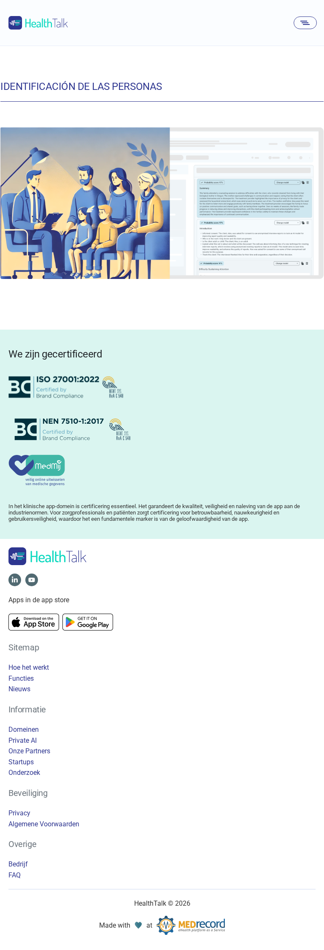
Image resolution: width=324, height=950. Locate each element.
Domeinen (23, 729)
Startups (21, 762)
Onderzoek (24, 773)
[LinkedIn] (14, 580)
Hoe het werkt (28, 667)
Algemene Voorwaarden (43, 824)
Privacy (19, 813)
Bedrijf (18, 864)
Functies (21, 678)
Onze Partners (29, 751)
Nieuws (19, 689)
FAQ (14, 875)
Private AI (22, 740)
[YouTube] (31, 580)
